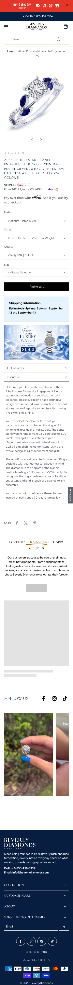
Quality (8, 246)
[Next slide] (41, 139)
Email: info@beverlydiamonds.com (26, 872)
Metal (7, 212)
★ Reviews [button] (70, 495)
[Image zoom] (36, 101)
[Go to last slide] (32, 139)
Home (9, 51)
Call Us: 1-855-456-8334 (19, 868)
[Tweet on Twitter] (25, 522)
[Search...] (58, 39)
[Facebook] (20, 941)
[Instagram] (41, 941)
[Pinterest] (31, 941)
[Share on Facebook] (16, 522)
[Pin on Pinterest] (34, 522)
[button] (36, 286)
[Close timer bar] (67, 5)
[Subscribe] (64, 927)
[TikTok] (52, 941)
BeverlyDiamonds (42, 983)
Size (7, 264)
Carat (7, 229)
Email (9, 926)
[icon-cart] (64, 26)
